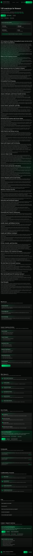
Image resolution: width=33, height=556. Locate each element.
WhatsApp (9, 15)
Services (14, 2)
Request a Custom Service (6, 365)
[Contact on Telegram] (22, 2)
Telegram (4, 15)
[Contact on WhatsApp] (24, 2)
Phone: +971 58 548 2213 (14, 531)
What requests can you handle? (6, 503)
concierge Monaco (13, 46)
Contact (17, 2)
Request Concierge (29, 2)
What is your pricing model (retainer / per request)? (10, 509)
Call (14, 15)
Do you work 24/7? (4, 506)
